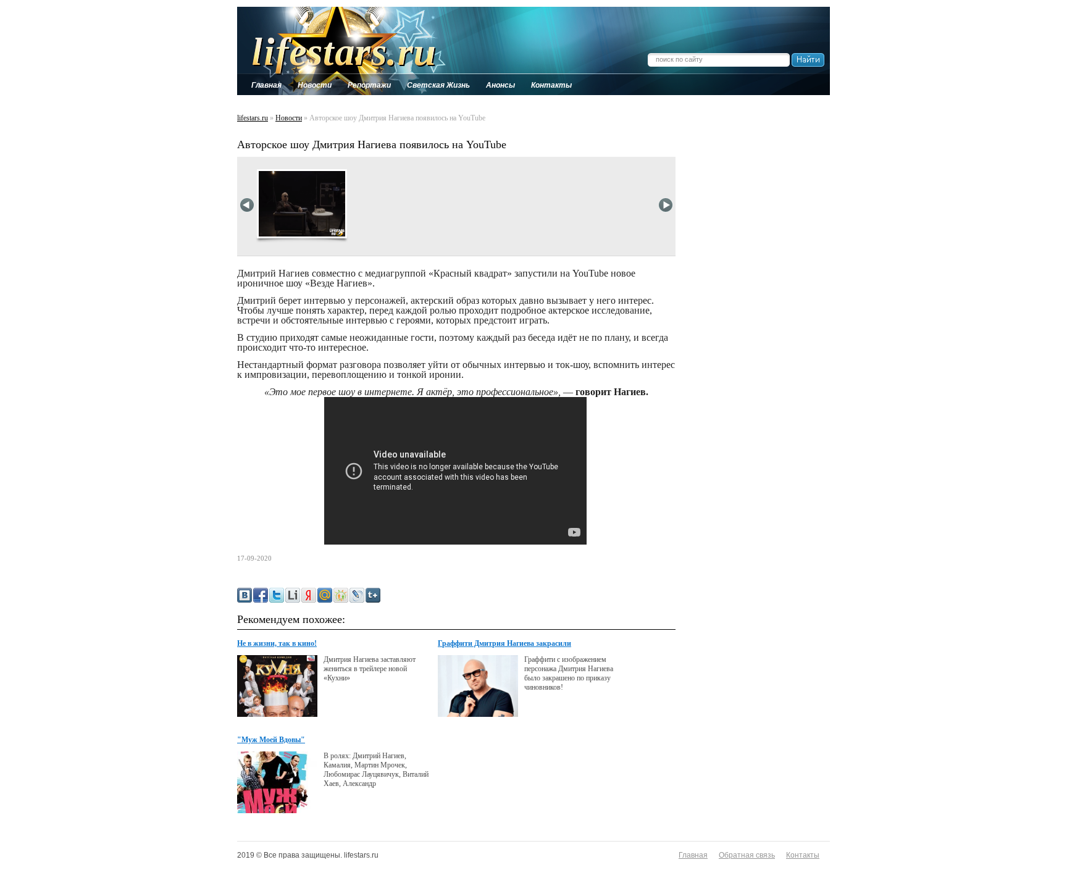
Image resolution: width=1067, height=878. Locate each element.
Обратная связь (747, 855)
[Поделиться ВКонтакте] (244, 595)
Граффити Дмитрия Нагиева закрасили (504, 643)
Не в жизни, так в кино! (277, 643)
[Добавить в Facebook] (260, 595)
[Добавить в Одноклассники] (340, 595)
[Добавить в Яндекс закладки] (308, 595)
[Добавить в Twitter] (276, 595)
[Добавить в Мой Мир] (324, 595)
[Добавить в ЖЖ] (356, 595)
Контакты (802, 855)
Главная (693, 855)
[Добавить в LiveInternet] (292, 595)
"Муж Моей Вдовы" (271, 739)
